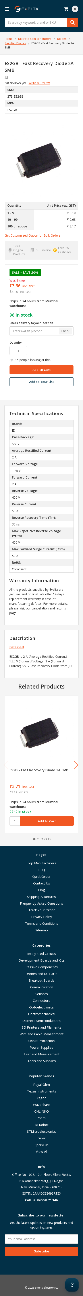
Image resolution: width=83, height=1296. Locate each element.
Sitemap (41, 930)
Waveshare (41, 1104)
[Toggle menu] (7, 9)
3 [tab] (42, 839)
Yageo (41, 1098)
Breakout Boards (41, 980)
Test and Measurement (41, 1054)
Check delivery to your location (31, 323)
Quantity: (16, 342)
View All (41, 1151)
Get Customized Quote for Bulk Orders (32, 235)
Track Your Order (41, 910)
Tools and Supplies (41, 1061)
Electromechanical (41, 1014)
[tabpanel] (41, 764)
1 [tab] (34, 839)
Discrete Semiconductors (41, 1020)
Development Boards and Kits (42, 960)
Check (65, 331)
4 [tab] (45, 839)
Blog (41, 890)
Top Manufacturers (41, 863)
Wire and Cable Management (42, 1034)
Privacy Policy (41, 916)
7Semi (41, 1118)
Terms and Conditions (41, 923)
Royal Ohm (41, 1084)
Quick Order (41, 876)
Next (76, 765)
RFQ (41, 870)
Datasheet (16, 647)
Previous (5, 765)
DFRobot (41, 1124)
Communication (41, 987)
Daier (41, 1138)
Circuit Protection (41, 1040)
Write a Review (39, 83)
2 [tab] (38, 839)
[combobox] (41, 22)
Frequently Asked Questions (41, 903)
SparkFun (41, 1145)
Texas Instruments (41, 1091)
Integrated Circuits (41, 953)
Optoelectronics (41, 1007)
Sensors (41, 993)
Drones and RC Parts (41, 973)
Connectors (41, 1000)
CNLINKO (41, 1111)
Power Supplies (41, 1047)
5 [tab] (49, 839)
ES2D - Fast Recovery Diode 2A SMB (39, 770)
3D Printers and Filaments (41, 1027)
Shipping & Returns (41, 896)
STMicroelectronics (41, 1131)
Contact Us (41, 883)
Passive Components (41, 967)
